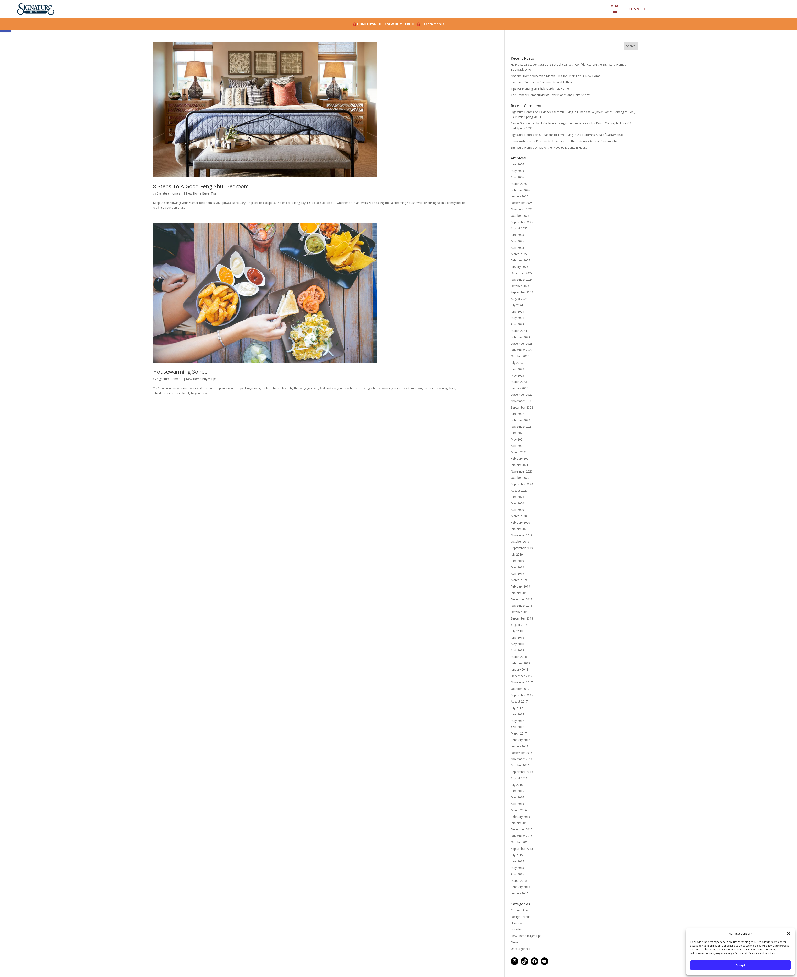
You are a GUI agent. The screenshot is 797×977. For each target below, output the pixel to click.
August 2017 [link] (519, 701)
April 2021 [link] (517, 446)
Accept (740, 965)
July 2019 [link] (517, 554)
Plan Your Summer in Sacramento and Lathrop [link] (542, 82)
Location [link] (517, 929)
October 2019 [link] (520, 542)
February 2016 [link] (520, 817)
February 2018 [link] (520, 663)
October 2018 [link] (520, 612)
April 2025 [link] (517, 248)
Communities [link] (520, 910)
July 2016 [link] (517, 785)
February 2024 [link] (520, 337)
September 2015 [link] (522, 849)
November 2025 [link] (522, 209)
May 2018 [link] (517, 644)
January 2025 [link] (519, 267)
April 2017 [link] (517, 727)
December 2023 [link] (521, 343)
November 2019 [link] (522, 535)
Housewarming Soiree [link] (180, 371)
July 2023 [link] (517, 363)
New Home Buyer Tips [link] (201, 193)
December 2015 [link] (521, 829)
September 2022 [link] (522, 407)
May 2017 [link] (517, 721)
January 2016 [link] (519, 823)
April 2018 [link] (517, 650)
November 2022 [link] (522, 401)
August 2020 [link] (519, 490)
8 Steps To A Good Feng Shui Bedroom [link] (201, 186)
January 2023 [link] (519, 388)
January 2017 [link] (519, 746)
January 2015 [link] (519, 893)
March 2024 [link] (519, 331)
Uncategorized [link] (520, 949)
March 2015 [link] (519, 881)
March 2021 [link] (519, 452)
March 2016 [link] (519, 810)
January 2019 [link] (519, 593)
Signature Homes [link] (168, 193)
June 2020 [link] (517, 497)
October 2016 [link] (520, 765)
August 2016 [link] (519, 778)
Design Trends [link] (520, 917)
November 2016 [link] (522, 759)
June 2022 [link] (517, 414)
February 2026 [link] (520, 190)
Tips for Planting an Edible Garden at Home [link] (540, 89)
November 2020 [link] (522, 471)
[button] (789, 934)
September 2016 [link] (522, 772)
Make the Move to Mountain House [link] (563, 147)
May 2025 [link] (517, 241)
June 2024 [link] (517, 311)
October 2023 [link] (520, 356)
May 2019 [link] (517, 567)
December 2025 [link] (521, 203)
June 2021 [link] (517, 433)
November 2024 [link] (522, 280)
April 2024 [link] (517, 324)
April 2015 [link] (517, 874)
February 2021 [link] (520, 458)
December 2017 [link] (521, 676)
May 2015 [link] (517, 868)
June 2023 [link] (517, 369)
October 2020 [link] (520, 478)
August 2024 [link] (519, 299)
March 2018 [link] (519, 657)
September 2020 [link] (522, 484)
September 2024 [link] (522, 292)
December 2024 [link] (521, 273)
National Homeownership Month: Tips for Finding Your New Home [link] (555, 76)
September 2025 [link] (522, 222)
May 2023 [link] (517, 375)
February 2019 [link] (520, 586)
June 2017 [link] (517, 714)
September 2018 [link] (522, 618)
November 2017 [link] (522, 682)
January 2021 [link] (519, 465)
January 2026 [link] (519, 196)
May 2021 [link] (517, 439)
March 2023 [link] (519, 382)
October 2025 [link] (520, 216)
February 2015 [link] (520, 887)
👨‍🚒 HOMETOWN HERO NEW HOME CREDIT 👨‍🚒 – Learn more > (398, 24)
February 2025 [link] (520, 260)
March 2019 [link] (519, 580)
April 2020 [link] (517, 510)
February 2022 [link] (520, 420)
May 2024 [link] (517, 318)
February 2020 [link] (520, 522)
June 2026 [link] (517, 164)
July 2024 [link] (517, 305)
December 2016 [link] (521, 753)
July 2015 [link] (517, 855)
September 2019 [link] (522, 548)
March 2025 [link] (519, 254)
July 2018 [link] (517, 631)
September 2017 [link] (522, 695)
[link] (35, 9)
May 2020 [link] (517, 503)
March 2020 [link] (519, 516)
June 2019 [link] (517, 561)
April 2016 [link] (517, 804)
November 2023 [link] (522, 350)
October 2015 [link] (520, 842)
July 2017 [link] (517, 708)
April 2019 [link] (517, 573)
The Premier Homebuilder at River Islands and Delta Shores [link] (551, 95)
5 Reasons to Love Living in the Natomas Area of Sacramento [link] (581, 135)
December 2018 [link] (521, 599)
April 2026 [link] (517, 177)
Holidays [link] (516, 923)
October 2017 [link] (520, 689)
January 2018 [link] (519, 669)
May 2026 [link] (517, 171)
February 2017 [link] (520, 740)
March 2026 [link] (519, 184)
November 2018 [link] (522, 605)
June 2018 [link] (517, 637)
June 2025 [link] (517, 235)
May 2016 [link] (517, 797)
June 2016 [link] (517, 791)
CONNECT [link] (637, 8)
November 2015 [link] (522, 836)
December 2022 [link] (521, 395)
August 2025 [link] (519, 228)
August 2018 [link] (519, 625)
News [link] (514, 942)
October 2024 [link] (520, 286)
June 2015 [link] (517, 861)
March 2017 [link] (519, 733)
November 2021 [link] (522, 427)
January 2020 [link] (519, 529)
